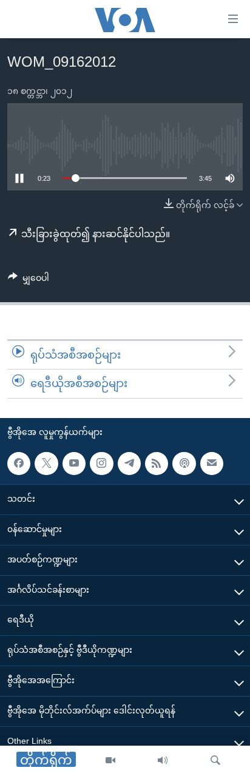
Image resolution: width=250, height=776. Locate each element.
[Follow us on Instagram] (101, 463)
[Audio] (162, 761)
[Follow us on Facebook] (18, 463)
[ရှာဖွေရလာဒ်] (215, 761)
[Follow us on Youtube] (74, 463)
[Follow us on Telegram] (129, 463)
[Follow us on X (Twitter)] (46, 463)
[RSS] (156, 463)
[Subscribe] (211, 463)
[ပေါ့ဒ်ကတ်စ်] (183, 463)
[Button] (28, 280)
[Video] (110, 761)
